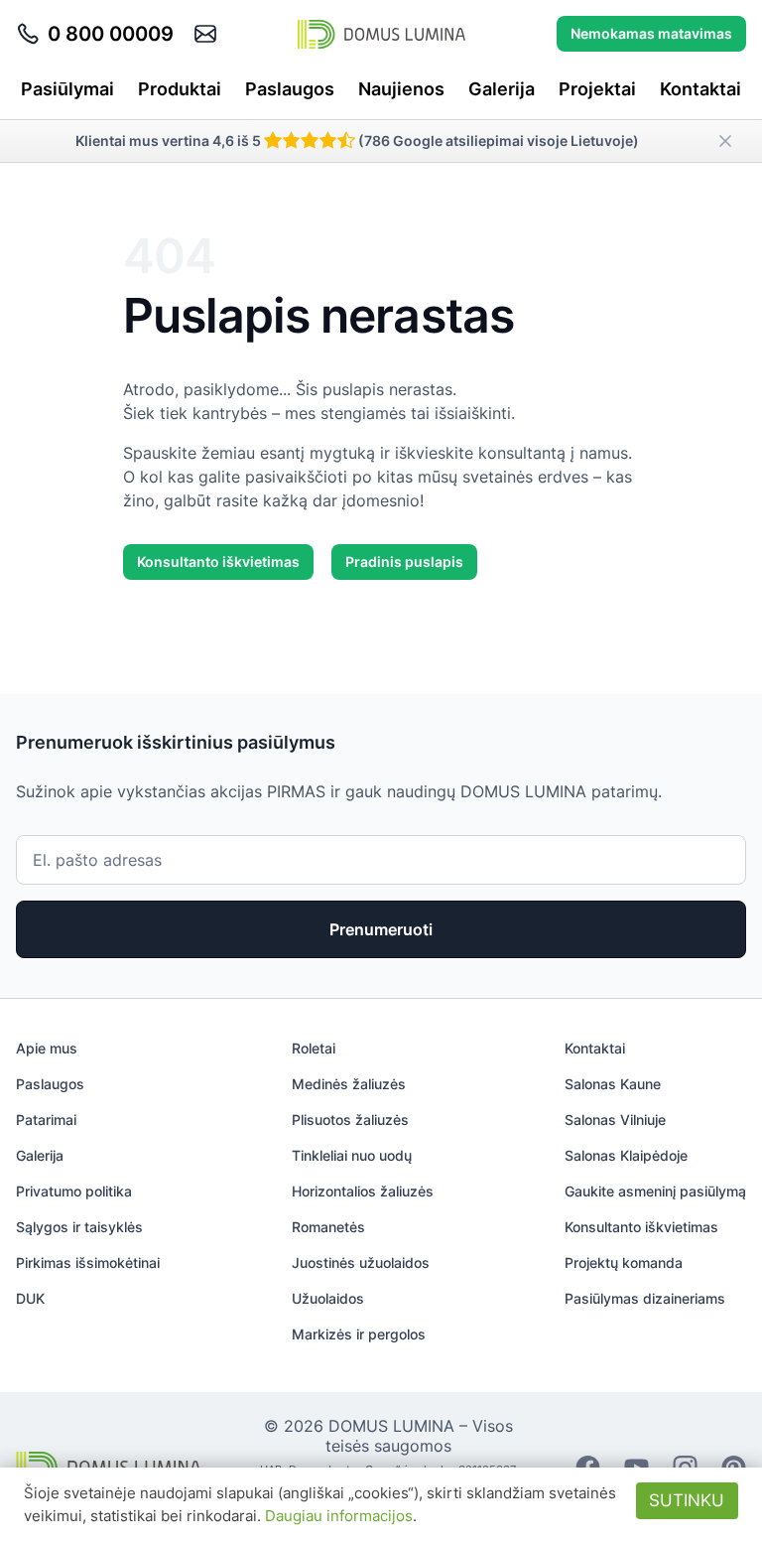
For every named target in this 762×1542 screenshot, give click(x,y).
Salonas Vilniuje (615, 1119)
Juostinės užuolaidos (361, 1262)
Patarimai (46, 1119)
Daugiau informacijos (339, 1515)
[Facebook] (587, 1466)
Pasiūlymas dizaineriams (645, 1298)
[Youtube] (636, 1466)
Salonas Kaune (613, 1083)
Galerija (501, 88)
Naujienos (401, 88)
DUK (30, 1298)
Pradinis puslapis (404, 561)
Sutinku (686, 1500)
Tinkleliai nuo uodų (352, 1155)
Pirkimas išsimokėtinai (88, 1262)
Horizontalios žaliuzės (363, 1191)
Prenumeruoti (381, 929)
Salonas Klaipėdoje (626, 1155)
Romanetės (328, 1226)
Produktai (179, 88)
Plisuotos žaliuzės (350, 1119)
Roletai (313, 1048)
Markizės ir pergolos (359, 1334)
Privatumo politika (74, 1191)
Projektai (597, 88)
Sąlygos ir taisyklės (79, 1226)
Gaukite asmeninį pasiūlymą (655, 1191)
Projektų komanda (624, 1262)
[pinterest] (733, 1466)
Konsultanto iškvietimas (218, 561)
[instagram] (685, 1466)
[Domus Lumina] (381, 34)
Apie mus (46, 1048)
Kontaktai (700, 88)
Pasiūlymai (67, 88)
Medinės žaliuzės (349, 1083)
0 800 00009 (111, 34)
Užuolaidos (328, 1298)
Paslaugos (289, 88)
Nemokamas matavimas (651, 33)
